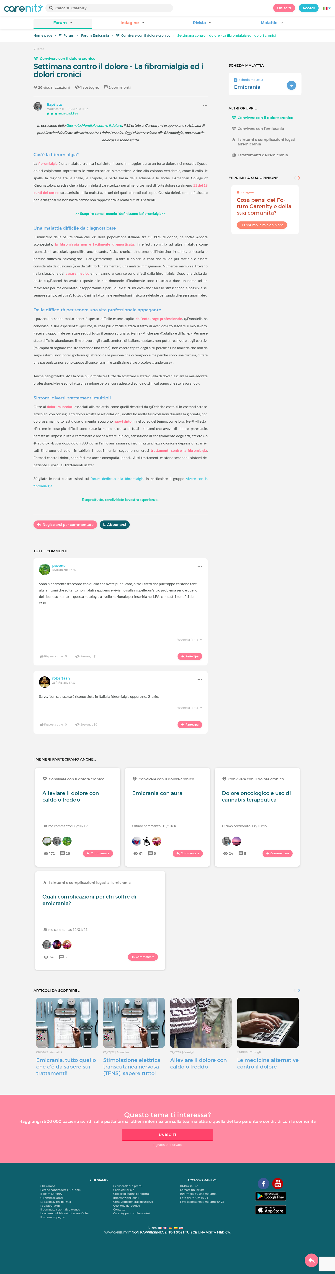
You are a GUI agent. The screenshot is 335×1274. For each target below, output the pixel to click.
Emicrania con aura (157, 793)
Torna (40, 49)
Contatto (119, 1209)
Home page (43, 35)
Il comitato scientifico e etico (60, 1209)
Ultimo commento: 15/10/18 (154, 826)
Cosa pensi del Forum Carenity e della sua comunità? (264, 206)
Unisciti (284, 8)
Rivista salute (189, 1186)
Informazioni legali (126, 1198)
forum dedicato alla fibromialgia (117, 478)
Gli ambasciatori (51, 1198)
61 (141, 853)
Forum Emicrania (95, 35)
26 (68, 853)
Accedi (308, 8)
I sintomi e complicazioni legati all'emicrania (266, 141)
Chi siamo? (47, 1186)
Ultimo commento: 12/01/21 (65, 929)
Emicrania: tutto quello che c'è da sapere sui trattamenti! (66, 1066)
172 (52, 853)
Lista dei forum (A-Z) (194, 1198)
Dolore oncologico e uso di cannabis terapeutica (256, 796)
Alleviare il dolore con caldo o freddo (70, 796)
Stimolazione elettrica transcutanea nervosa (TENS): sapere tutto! (131, 1066)
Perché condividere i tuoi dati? (60, 1190)
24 (231, 853)
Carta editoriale (123, 1190)
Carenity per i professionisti (131, 1213)
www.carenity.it (117, 1232)
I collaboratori (50, 1205)
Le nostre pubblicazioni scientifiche (64, 1213)
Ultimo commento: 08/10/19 (65, 826)
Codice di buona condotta (131, 1193)
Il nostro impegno (52, 1217)
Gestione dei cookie (126, 1205)
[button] (63, 24)
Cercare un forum (192, 1190)
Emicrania (247, 87)
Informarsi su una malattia (198, 1193)
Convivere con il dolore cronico (145, 35)
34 (51, 957)
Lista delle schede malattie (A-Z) (202, 1201)
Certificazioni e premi (127, 1186)
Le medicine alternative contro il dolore (268, 1063)
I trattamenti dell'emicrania (263, 155)
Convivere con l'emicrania (261, 128)
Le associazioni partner (55, 1201)
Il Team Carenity (51, 1193)
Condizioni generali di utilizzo (133, 1201)
